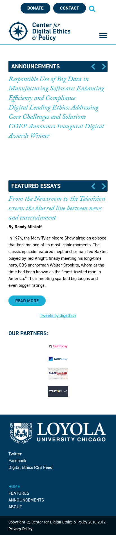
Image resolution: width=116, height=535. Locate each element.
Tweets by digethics (58, 315)
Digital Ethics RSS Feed (30, 467)
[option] (58, 111)
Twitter (15, 454)
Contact (69, 8)
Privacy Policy (20, 529)
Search (92, 8)
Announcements (26, 500)
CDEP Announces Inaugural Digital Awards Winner (56, 132)
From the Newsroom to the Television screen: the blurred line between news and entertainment (56, 209)
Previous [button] (95, 66)
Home (14, 486)
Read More (27, 301)
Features (18, 493)
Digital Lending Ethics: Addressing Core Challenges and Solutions (53, 113)
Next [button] (102, 66)
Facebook (17, 461)
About (15, 507)
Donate (35, 8)
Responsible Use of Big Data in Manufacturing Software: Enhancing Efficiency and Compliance (56, 89)
